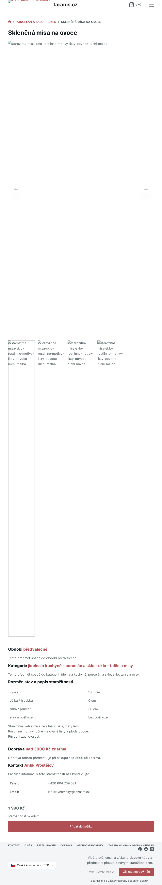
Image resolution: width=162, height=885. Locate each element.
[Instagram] (152, 849)
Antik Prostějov (39, 765)
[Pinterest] (140, 849)
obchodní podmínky (90, 845)
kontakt (14, 845)
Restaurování (46, 845)
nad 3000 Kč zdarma (46, 749)
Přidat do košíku (81, 826)
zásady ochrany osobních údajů (131, 845)
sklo (102, 665)
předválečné (35, 649)
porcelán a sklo (79, 665)
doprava (66, 845)
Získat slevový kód (136, 872)
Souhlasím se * (119, 880)
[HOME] (9, 21)
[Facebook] (146, 849)
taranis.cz (65, 5)
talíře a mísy (121, 665)
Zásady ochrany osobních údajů (127, 880)
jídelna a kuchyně (45, 665)
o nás (28, 845)
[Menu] (151, 4)
